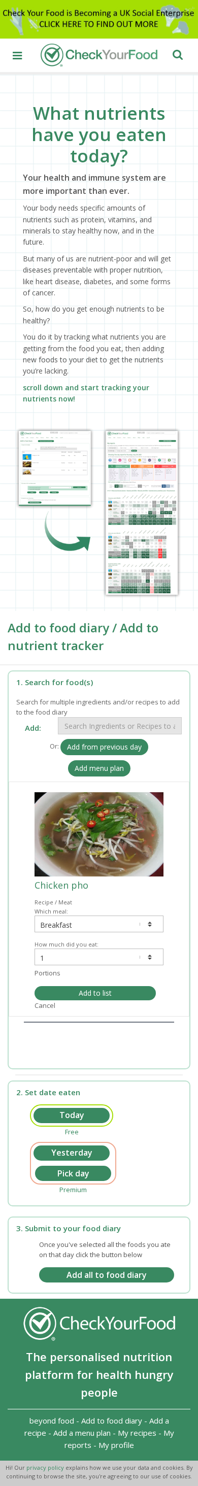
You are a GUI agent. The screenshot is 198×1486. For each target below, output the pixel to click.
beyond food (51, 1420)
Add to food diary (111, 1420)
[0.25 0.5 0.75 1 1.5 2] (99, 957)
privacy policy (45, 1467)
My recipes (137, 1433)
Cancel (45, 1005)
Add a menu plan (82, 1433)
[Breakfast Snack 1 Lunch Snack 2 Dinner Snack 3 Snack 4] (99, 924)
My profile (116, 1445)
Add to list (95, 993)
